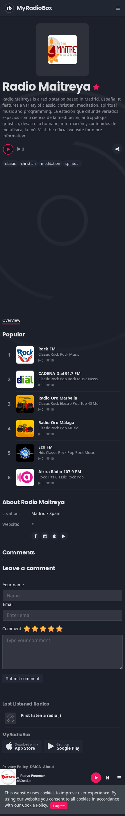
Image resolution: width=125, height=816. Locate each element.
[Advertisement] (62, 234)
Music (74, 354)
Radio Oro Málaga (56, 422)
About (48, 766)
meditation (50, 163)
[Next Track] (107, 778)
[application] (62, 778)
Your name (13, 584)
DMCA (35, 766)
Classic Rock (49, 354)
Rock (64, 354)
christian (28, 163)
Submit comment (23, 678)
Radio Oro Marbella (57, 398)
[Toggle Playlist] (119, 778)
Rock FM (47, 349)
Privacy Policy (15, 766)
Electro (66, 403)
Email (8, 604)
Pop (64, 378)
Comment (13, 628)
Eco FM (45, 447)
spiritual (72, 163)
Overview (11, 320)
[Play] (96, 777)
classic (10, 163)
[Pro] (96, 87)
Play (25, 355)
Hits (42, 452)
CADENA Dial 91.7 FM (59, 373)
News (93, 378)
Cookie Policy (34, 805)
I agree (59, 805)
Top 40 (87, 403)
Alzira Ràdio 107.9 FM (59, 471)
